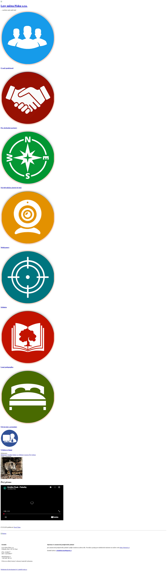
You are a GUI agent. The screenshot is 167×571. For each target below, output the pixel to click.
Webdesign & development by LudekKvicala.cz (14, 569)
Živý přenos (32, 455)
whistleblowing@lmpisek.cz (64, 550)
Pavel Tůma (17, 527)
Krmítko (10, 455)
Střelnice (21, 455)
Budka (14, 455)
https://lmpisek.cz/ (125, 547)
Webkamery (4, 455)
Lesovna (26, 455)
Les (18, 455)
